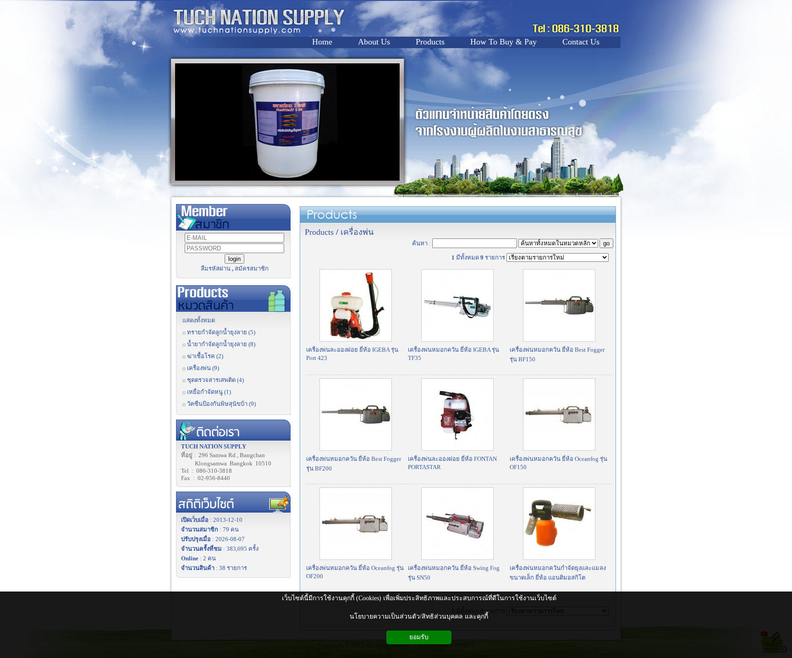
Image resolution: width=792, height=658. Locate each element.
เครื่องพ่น (357, 232)
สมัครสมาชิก (252, 268)
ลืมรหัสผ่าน (216, 268)
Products (332, 214)
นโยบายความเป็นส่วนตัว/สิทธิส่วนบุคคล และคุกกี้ (419, 616)
